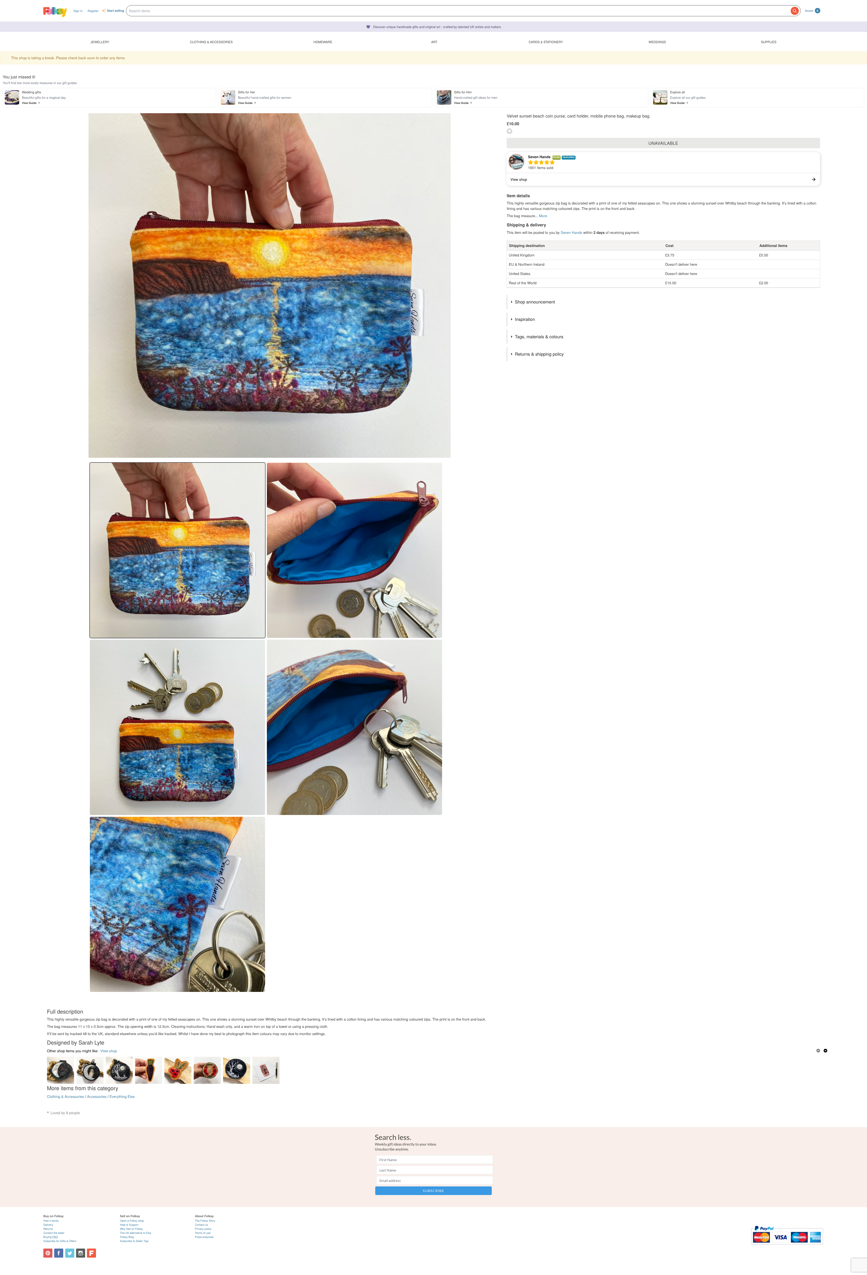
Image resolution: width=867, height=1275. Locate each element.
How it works (51, 1221)
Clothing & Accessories (65, 1096)
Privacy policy (203, 1229)
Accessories (96, 1096)
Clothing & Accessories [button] (211, 42)
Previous (818, 1050)
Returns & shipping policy (539, 354)
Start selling (115, 11)
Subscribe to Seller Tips (134, 1241)
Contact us (201, 1225)
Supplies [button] (768, 42)
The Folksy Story (205, 1221)
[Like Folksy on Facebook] (58, 1253)
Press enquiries (204, 1237)
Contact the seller (53, 1233)
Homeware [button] (322, 42)
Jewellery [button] (100, 42)
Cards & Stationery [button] (546, 42)
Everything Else (122, 1096)
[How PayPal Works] (787, 1247)
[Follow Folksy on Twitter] (69, 1253)
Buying (50, 1237)
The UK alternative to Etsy (135, 1233)
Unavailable (663, 143)
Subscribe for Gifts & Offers (59, 1241)
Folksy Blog (127, 1237)
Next (825, 1050)
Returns (48, 1229)
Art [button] (434, 42)
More (543, 215)
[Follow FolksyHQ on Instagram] (80, 1253)
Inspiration (525, 319)
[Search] (795, 11)
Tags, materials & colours (539, 336)
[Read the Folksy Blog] (91, 1253)
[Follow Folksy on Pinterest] (47, 1253)
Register (93, 11)
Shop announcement (535, 302)
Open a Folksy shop (132, 1221)
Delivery (48, 1225)
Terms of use (202, 1233)
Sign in (77, 11)
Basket (811, 11)
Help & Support (129, 1225)
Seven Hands (539, 156)
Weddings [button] (657, 42)
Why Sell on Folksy (131, 1229)
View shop (108, 1050)
